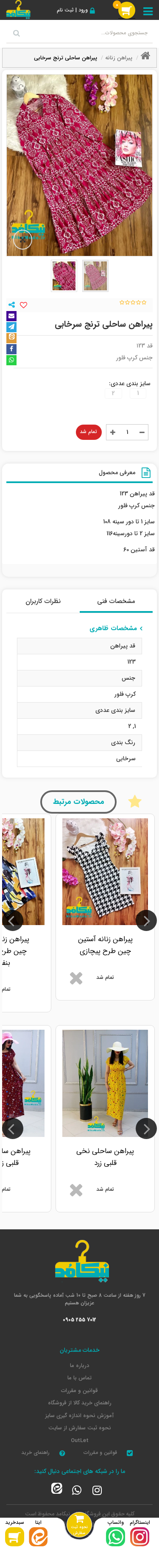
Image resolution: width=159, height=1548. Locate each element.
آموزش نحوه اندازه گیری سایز (79, 1416)
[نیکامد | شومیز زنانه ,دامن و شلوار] (17, 9)
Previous (146, 920)
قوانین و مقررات (79, 1391)
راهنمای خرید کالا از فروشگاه (80, 1403)
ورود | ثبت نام (72, 10)
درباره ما (79, 1366)
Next (12, 920)
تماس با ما (79, 1378)
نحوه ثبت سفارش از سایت (79, 1428)
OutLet (80, 1441)
